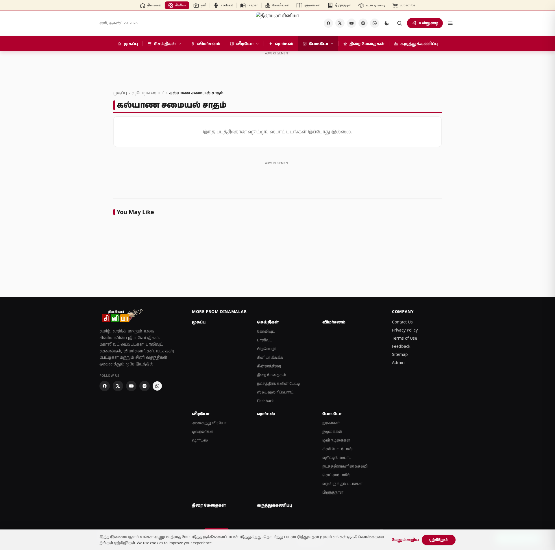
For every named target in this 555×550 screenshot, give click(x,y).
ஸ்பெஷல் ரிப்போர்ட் (275, 392)
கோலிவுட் (266, 331)
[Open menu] (450, 23)
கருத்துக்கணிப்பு (274, 505)
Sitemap (400, 354)
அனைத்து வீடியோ (209, 422)
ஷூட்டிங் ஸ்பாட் (148, 92)
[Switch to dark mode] (387, 23)
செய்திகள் (268, 322)
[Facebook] (328, 23)
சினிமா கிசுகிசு (270, 357)
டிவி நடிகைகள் (336, 440)
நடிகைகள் (332, 431)
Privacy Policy (405, 330)
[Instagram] (363, 23)
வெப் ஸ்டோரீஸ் (336, 474)
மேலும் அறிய (405, 539)
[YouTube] (351, 23)
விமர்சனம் (333, 322)
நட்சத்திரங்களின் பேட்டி (278, 383)
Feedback (401, 346)
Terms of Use (404, 338)
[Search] (399, 23)
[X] (340, 23)
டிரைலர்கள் (202, 431)
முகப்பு (120, 92)
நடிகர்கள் (331, 422)
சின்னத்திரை (269, 366)
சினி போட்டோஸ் (337, 448)
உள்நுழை (428, 22)
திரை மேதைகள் (271, 374)
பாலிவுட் (264, 340)
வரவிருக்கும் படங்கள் (342, 483)
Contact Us (402, 322)
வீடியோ (200, 413)
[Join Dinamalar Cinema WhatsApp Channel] (374, 23)
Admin (398, 362)
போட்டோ (331, 413)
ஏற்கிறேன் (439, 539)
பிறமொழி (266, 348)
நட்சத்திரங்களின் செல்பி (345, 466)
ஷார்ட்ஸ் (200, 440)
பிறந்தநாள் (332, 492)
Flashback (265, 400)
